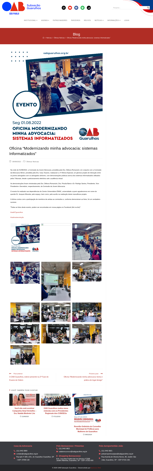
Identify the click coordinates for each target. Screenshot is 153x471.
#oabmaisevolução (17, 217)
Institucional (30, 20)
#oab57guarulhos (16, 212)
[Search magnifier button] (148, 7)
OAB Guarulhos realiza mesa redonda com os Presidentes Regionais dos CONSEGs (56, 410)
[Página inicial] (43, 38)
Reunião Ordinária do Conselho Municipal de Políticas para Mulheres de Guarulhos (87, 429)
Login (126, 20)
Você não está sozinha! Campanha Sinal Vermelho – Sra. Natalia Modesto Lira (24, 410)
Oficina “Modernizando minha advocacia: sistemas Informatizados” (88, 38)
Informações (113, 20)
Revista (87, 20)
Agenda (44, 20)
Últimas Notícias (32, 162)
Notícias (99, 20)
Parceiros (75, 20)
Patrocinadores (60, 20)
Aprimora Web (96, 468)
